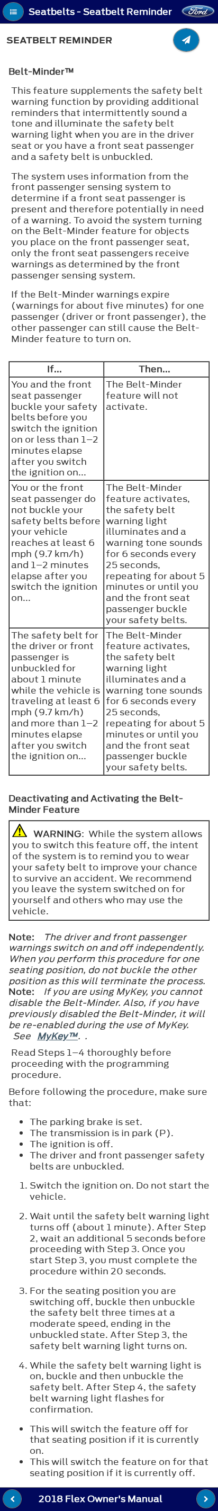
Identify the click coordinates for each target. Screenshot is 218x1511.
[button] (13, 11)
